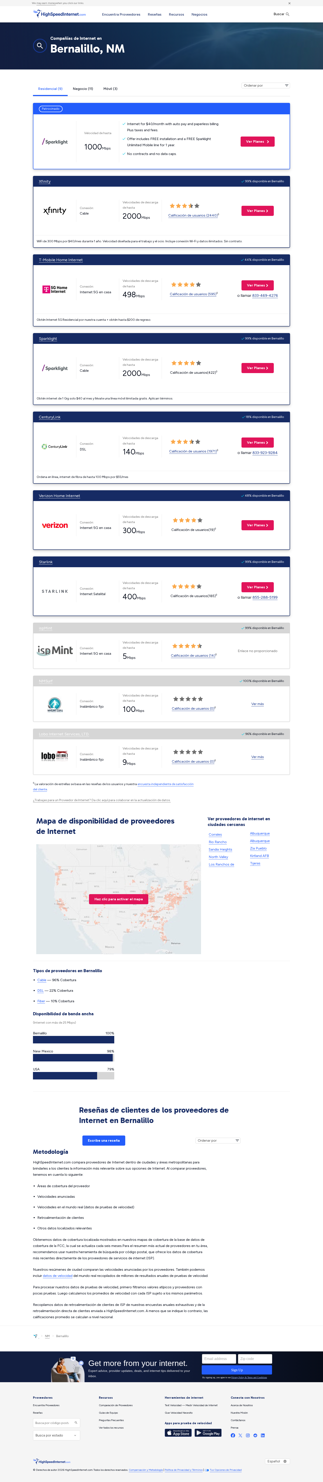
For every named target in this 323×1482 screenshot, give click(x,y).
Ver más (257, 704)
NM (47, 1336)
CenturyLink (49, 417)
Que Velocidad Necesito (178, 1412)
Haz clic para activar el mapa (118, 899)
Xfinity (45, 181)
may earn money (46, 3)
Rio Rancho (218, 842)
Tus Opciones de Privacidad (226, 1469)
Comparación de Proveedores (115, 1405)
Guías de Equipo (108, 1412)
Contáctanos (238, 1420)
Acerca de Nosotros (242, 1405)
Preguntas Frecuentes (111, 1420)
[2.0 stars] (178, 206)
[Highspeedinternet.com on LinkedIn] (263, 1436)
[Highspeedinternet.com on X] (240, 1436)
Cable (41, 980)
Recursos (176, 14)
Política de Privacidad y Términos (184, 1469)
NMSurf (46, 681)
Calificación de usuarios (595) (193, 294)
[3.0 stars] (184, 206)
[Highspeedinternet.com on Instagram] (248, 1436)
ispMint (45, 628)
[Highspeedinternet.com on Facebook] (233, 1436)
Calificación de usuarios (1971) (193, 451)
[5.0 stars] (197, 206)
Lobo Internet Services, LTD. (64, 734)
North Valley (218, 857)
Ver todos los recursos (111, 1427)
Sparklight (48, 338)
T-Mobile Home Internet (61, 259)
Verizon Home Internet (59, 495)
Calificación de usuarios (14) (193, 655)
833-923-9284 (265, 452)
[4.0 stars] (191, 206)
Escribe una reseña (104, 1140)
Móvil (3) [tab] (110, 89)
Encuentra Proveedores (121, 14)
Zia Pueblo (258, 848)
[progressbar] (73, 1039)
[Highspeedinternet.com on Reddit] (255, 1436)
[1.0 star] (172, 206)
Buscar (279, 14)
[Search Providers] (75, 1422)
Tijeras (255, 863)
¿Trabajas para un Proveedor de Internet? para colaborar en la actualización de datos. (102, 800)
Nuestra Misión (239, 1412)
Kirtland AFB (259, 856)
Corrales (215, 834)
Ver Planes (253, 141)
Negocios (199, 14)
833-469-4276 (265, 295)
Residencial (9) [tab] (50, 89)
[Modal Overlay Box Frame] (161, 1366)
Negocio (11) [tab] (83, 89)
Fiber (41, 1001)
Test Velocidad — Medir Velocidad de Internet (191, 1405)
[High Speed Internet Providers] (59, 14)
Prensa (234, 1427)
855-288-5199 (265, 597)
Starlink (46, 562)
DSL (40, 990)
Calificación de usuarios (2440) (193, 215)
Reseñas (155, 14)
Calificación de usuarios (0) (193, 708)
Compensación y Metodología (146, 1469)
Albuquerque (260, 841)
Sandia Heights (220, 849)
